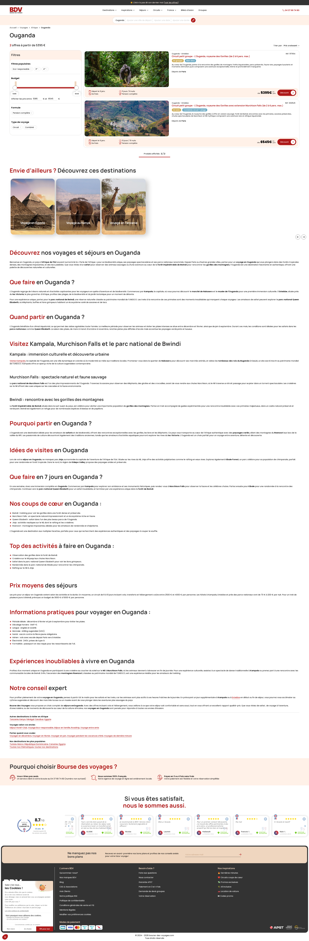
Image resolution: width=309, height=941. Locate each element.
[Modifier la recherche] (193, 20)
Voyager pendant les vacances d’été (85, 735)
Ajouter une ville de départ (139, 20)
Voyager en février (41, 735)
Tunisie (13, 744)
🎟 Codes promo (225, 896)
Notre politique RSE (68, 896)
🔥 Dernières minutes (228, 873)
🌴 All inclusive (224, 886)
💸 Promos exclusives (228, 882)
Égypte (62, 744)
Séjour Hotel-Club (18, 727)
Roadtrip (75, 727)
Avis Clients (65, 891)
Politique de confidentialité (72, 900)
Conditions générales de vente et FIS (77, 905)
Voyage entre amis (89, 727)
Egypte (47, 719)
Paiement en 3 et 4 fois (149, 886)
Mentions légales (67, 909)
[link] (285, 10)
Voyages (24, 27)
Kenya (22, 719)
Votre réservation (147, 896)
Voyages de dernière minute (118, 735)
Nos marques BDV (68, 877)
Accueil (13, 27)
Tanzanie (14, 719)
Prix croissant (290, 45)
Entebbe (236, 697)
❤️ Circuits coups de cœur (230, 877)
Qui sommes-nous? (69, 873)
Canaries (53, 744)
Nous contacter (146, 877)
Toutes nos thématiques (22, 747)
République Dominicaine (36, 744)
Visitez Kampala (17, 360)
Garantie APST (145, 882)
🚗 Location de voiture (228, 891)
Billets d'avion (187, 10)
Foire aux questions (148, 873)
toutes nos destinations (46, 747)
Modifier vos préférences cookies (75, 914)
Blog (62, 882)
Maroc (20, 744)
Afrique (34, 27)
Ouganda (120, 20)
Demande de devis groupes (152, 891)
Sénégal (30, 719)
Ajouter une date (162, 20)
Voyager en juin (58, 735)
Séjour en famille (62, 727)
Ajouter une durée (181, 20)
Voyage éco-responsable (40, 727)
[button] (297, 237)
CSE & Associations (68, 886)
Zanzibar (39, 719)
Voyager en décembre (21, 735)
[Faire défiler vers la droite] (303, 237)
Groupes (202, 10)
